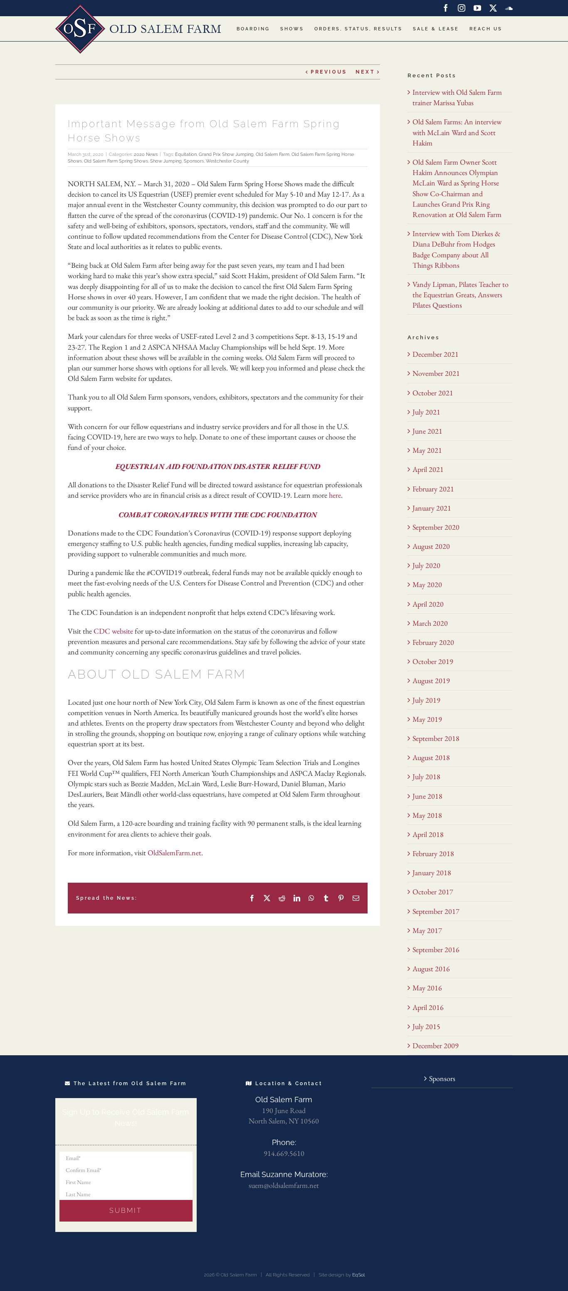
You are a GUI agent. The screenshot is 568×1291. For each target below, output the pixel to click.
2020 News (146, 154)
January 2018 (431, 872)
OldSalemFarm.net (174, 852)
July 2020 (426, 565)
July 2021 (426, 412)
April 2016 (428, 1007)
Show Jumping (166, 161)
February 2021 (433, 489)
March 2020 (430, 623)
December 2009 (435, 1045)
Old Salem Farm (272, 154)
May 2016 (427, 987)
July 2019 (426, 700)
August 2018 (431, 757)
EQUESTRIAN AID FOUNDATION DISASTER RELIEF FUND (218, 466)
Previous (329, 72)
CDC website (113, 631)
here (335, 495)
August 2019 (431, 680)
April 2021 (428, 469)
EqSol (358, 1275)
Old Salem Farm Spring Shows (116, 161)
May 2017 (427, 930)
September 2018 (435, 738)
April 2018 (428, 834)
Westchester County (227, 161)
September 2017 (435, 911)
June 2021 (427, 431)
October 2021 (432, 392)
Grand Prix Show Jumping (226, 154)
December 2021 (435, 354)
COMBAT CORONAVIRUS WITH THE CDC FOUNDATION (218, 514)
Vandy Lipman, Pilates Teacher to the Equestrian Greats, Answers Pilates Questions (460, 294)
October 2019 (432, 661)
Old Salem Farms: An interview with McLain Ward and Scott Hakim (456, 132)
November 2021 (436, 373)
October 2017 (432, 891)
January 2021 (431, 508)
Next (365, 72)
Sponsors (194, 161)
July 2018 (426, 776)
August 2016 (431, 968)
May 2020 (427, 584)
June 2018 (427, 796)
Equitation (186, 154)
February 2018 (433, 853)
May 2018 (427, 815)
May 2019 (427, 719)
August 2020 (431, 546)
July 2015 (426, 1026)
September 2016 (435, 949)
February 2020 (433, 642)
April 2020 (428, 604)
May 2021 (427, 450)
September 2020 (435, 527)
